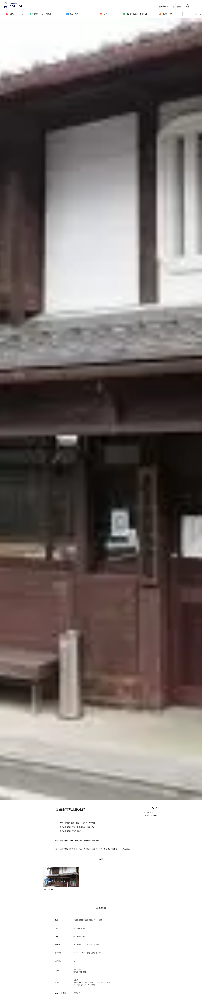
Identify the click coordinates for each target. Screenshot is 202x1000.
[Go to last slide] (22, 14)
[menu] (196, 5)
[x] (156, 808)
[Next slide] (200, 14)
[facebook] (153, 808)
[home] (79, 5)
